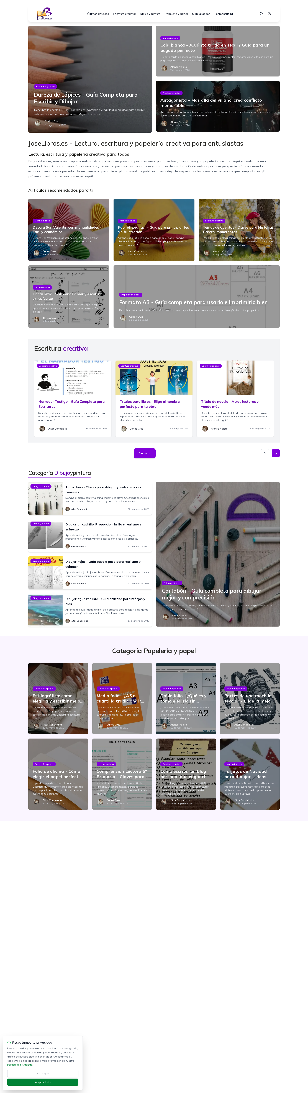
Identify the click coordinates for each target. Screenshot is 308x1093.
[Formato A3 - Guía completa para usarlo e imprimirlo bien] (197, 296)
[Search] (261, 14)
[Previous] (265, 453)
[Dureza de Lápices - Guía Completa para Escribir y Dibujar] (90, 79)
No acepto (43, 1073)
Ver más (144, 453)
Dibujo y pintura (150, 14)
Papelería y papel (176, 14)
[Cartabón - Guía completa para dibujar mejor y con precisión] (218, 554)
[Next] (276, 453)
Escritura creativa (124, 14)
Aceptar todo (43, 1082)
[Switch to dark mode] (269, 14)
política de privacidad (19, 1064)
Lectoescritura (223, 14)
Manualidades (201, 14)
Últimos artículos (98, 14)
